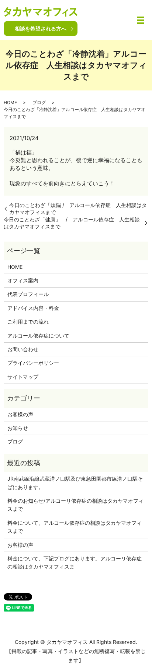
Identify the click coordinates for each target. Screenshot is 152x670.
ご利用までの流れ (28, 321)
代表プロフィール (28, 294)
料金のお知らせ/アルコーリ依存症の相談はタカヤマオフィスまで (75, 505)
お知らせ (17, 428)
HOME (10, 102)
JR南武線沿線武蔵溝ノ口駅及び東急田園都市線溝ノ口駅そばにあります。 (75, 482)
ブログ (39, 102)
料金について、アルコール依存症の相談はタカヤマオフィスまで (74, 527)
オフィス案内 (22, 280)
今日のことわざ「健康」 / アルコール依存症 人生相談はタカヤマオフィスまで (72, 223)
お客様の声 (20, 414)
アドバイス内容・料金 (33, 308)
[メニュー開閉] (140, 20)
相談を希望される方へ (40, 28)
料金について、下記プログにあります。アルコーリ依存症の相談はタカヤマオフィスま (74, 562)
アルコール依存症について (38, 335)
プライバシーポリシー (33, 363)
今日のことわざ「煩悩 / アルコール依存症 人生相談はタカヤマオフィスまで (78, 208)
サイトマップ (22, 377)
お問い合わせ (22, 349)
